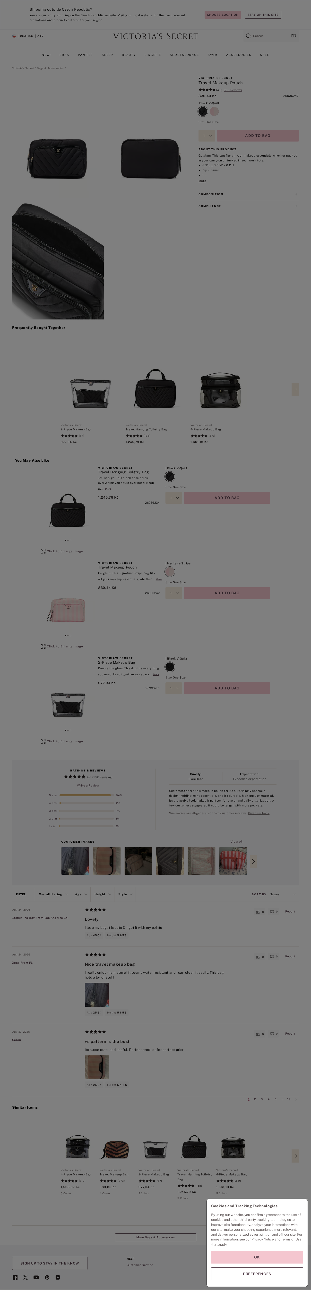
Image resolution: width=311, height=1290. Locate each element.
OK (257, 1257)
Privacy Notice (262, 1239)
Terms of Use (291, 1239)
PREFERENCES (257, 1274)
